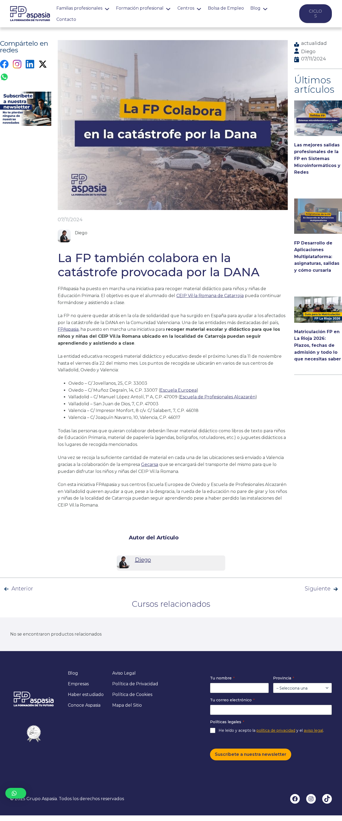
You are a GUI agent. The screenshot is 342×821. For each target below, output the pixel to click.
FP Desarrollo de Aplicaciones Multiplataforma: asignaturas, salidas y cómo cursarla (316, 256)
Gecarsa (149, 464)
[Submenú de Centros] (198, 8)
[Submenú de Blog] (265, 8)
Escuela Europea (178, 390)
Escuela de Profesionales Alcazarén (217, 396)
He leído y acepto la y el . (271, 730)
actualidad (314, 43)
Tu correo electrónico (232, 700)
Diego (308, 52)
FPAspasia (68, 329)
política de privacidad (275, 730)
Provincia (283, 678)
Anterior (22, 588)
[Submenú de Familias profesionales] (107, 8)
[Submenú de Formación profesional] (168, 8)
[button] (15, 793)
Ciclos (315, 13)
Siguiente (318, 588)
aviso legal (313, 730)
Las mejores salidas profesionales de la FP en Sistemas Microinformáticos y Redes (317, 158)
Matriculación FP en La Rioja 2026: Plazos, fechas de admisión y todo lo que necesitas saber (317, 345)
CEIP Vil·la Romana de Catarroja (210, 295)
